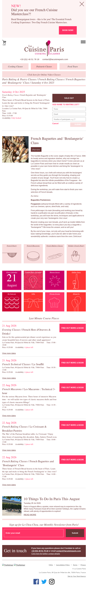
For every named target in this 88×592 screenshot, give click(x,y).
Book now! (67, 30)
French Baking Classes (51, 79)
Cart (4, 44)
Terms (75, 565)
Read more (30, 515)
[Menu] (83, 42)
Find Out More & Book (72, 328)
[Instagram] (52, 581)
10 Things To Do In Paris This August (52, 498)
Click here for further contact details (45, 554)
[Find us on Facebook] (36, 581)
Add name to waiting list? (65, 105)
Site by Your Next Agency (77, 576)
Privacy (83, 565)
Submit (78, 124)
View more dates (9, 353)
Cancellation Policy (63, 565)
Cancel (55, 123)
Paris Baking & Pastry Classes (19, 79)
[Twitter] (44, 581)
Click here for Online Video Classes (44, 74)
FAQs (51, 565)
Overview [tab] (36, 149)
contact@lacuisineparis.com (55, 59)
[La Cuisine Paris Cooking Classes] (44, 48)
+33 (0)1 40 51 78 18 (29, 59)
